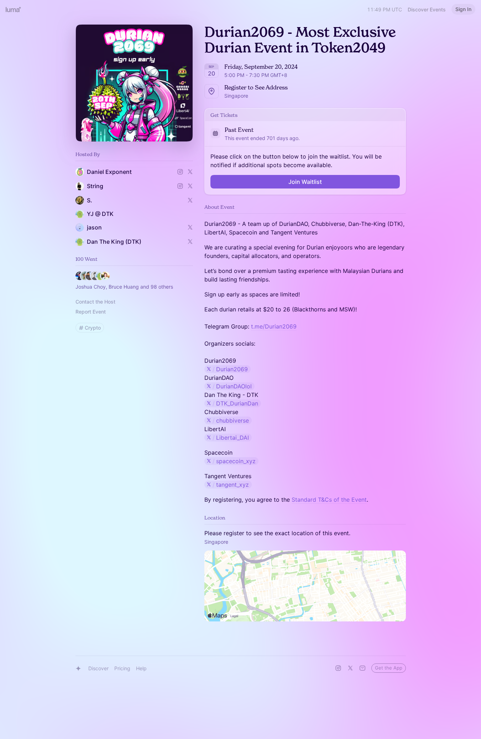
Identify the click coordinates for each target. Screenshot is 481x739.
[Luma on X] (350, 668)
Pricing (122, 668)
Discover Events (427, 9)
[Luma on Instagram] (338, 668)
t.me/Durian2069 (274, 326)
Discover (98, 668)
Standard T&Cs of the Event (329, 499)
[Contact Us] (362, 668)
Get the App (388, 668)
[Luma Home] (13, 9)
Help (141, 668)
